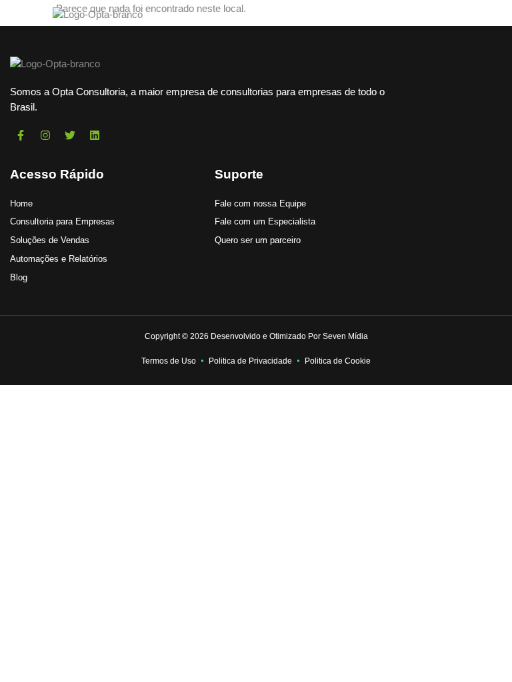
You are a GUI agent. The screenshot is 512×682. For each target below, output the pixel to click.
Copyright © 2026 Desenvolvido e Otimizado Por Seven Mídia (256, 336)
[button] (23, 14)
